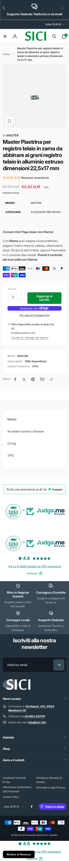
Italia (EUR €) (53, 24)
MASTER (11, 135)
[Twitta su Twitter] (24, 379)
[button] (5, 10)
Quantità (12, 289)
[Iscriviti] (58, 664)
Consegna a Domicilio (51, 592)
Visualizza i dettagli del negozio (30, 337)
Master (12, 419)
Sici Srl (22, 835)
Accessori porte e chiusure (25, 431)
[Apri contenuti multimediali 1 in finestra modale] (34, 96)
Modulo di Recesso (19, 854)
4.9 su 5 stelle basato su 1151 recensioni (34, 566)
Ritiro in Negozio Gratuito (18, 594)
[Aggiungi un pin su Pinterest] (33, 379)
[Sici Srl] (16, 689)
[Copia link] (51, 379)
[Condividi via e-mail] (42, 379)
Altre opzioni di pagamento (35, 315)
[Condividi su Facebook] (15, 379)
